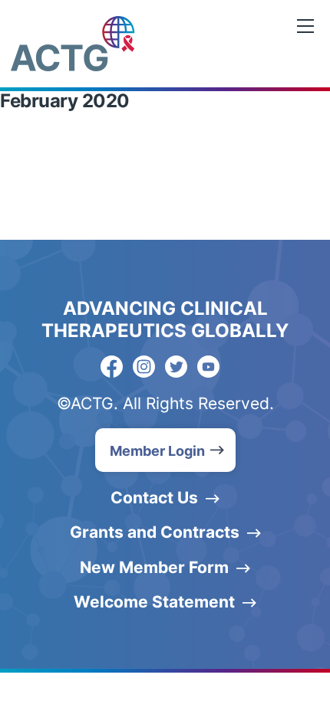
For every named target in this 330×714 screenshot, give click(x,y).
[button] (165, 450)
